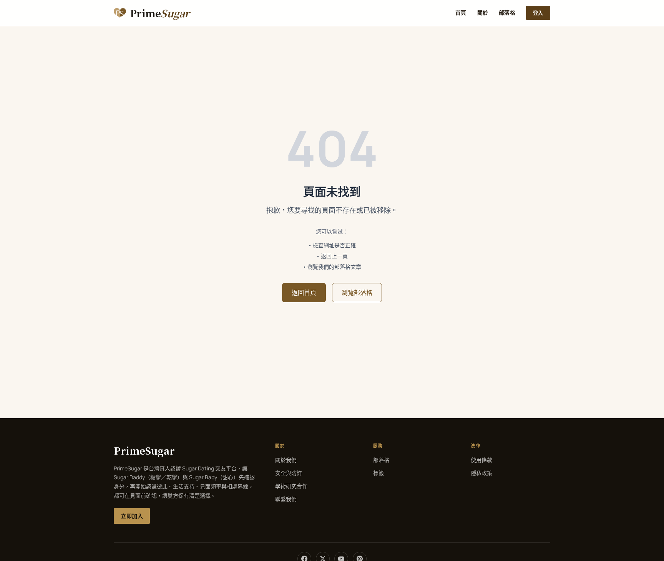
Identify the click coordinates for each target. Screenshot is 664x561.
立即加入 (132, 516)
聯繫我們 (286, 499)
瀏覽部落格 (357, 292)
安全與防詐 (288, 473)
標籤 (378, 473)
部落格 (507, 12)
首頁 (460, 12)
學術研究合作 (291, 486)
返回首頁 (304, 292)
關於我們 (286, 459)
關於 (482, 12)
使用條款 (481, 459)
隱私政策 (481, 473)
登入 (538, 12)
